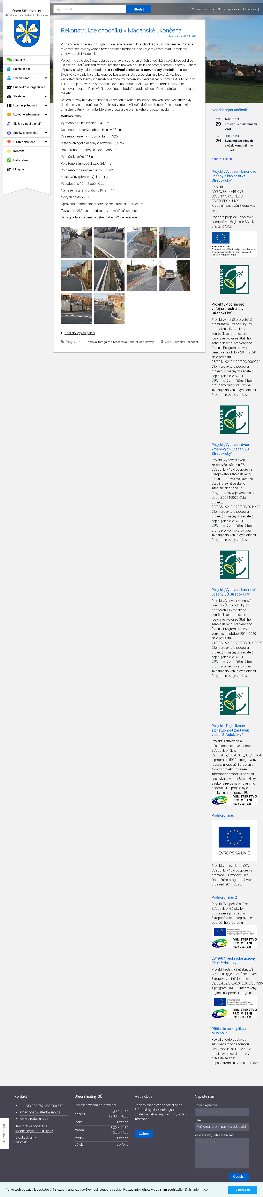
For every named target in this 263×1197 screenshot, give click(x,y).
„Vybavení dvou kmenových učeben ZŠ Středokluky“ (228, 464)
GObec (144, 1134)
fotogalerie (105, 342)
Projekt (217, 320)
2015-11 (79, 342)
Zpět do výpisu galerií (80, 333)
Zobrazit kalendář (223, 159)
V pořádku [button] (242, 1189)
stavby (149, 342)
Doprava (91, 342)
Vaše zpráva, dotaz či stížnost (214, 1135)
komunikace (136, 342)
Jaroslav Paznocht (186, 342)
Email (198, 1120)
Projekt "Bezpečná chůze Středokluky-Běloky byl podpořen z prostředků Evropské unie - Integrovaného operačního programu (234, 913)
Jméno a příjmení (206, 1105)
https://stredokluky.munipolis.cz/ (235, 1063)
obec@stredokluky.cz (44, 1112)
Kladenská (120, 342)
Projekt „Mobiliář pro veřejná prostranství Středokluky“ (228, 308)
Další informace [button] (196, 1189)
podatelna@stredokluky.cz (33, 1131)
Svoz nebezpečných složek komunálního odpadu (239, 145)
